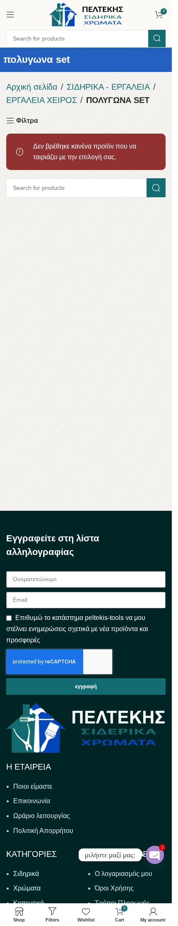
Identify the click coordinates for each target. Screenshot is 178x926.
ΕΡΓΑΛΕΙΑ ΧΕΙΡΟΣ (41, 100)
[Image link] (85, 727)
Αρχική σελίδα (32, 86)
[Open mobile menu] (10, 14)
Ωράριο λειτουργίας (41, 815)
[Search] (157, 38)
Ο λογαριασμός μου (123, 873)
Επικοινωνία (31, 800)
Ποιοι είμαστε (32, 786)
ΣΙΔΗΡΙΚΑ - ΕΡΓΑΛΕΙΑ (108, 86)
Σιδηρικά (26, 873)
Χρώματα (27, 888)
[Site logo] (86, 13)
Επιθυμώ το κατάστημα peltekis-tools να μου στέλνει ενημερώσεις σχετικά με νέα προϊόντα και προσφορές (77, 628)
